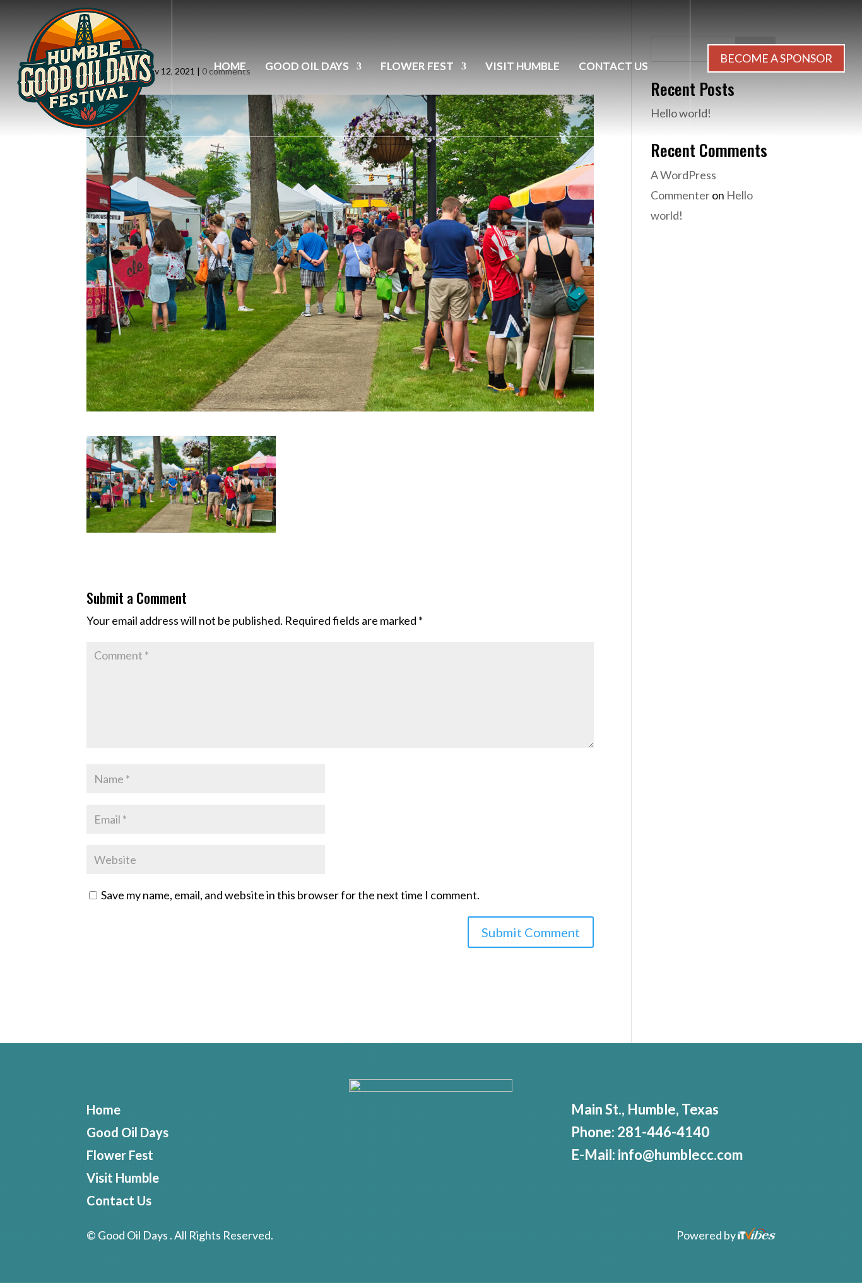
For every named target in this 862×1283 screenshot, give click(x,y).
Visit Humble (522, 67)
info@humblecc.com (680, 1154)
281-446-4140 (663, 1131)
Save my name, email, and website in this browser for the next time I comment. (290, 895)
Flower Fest (417, 67)
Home (230, 67)
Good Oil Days (307, 67)
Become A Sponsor (776, 58)
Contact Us (613, 67)
